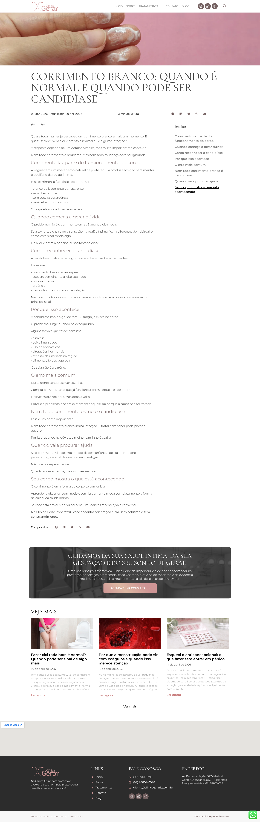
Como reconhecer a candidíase (199, 153)
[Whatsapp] (208, 6)
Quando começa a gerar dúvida (199, 147)
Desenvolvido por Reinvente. (211, 816)
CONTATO (172, 6)
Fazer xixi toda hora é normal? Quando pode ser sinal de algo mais (59, 659)
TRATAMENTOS (148, 6)
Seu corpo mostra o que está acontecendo (197, 189)
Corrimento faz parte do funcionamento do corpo (194, 138)
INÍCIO (119, 6)
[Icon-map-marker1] (215, 6)
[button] (226, 6)
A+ (43, 125)
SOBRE (130, 6)
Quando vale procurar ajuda (196, 181)
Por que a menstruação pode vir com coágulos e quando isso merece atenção (128, 659)
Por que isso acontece (192, 159)
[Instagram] (201, 6)
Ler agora (38, 695)
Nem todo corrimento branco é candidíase (199, 173)
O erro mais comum (190, 165)
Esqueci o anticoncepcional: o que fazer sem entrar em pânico (196, 657)
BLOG (185, 6)
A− (33, 125)
